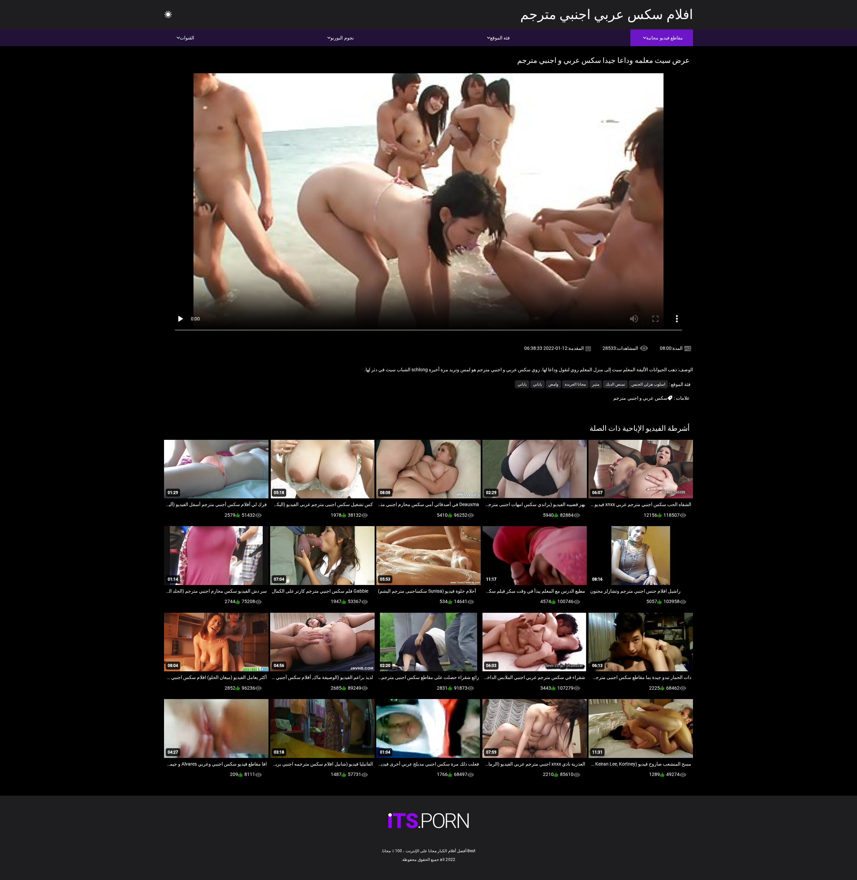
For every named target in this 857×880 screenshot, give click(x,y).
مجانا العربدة (575, 384)
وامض (553, 384)
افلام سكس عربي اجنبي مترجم (606, 14)
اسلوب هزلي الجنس (648, 384)
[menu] (168, 15)
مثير (595, 384)
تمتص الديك (615, 384)
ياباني (537, 384)
